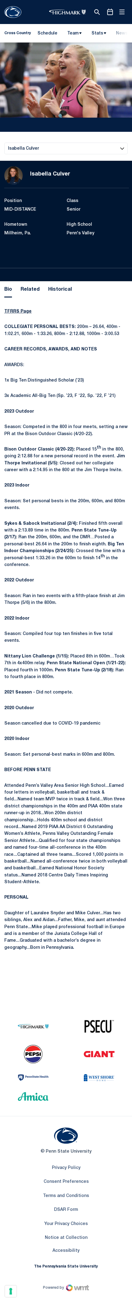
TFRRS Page (18, 311)
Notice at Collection (66, 1238)
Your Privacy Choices (66, 1224)
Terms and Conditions (66, 1196)
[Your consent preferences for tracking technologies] (11, 1291)
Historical (60, 289)
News (122, 33)
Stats (97, 33)
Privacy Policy (66, 1168)
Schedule (47, 33)
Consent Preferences (66, 1182)
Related (30, 289)
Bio (8, 289)
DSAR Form (66, 1210)
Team (73, 33)
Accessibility (66, 1250)
